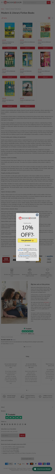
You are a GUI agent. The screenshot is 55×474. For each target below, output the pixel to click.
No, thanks (27, 245)
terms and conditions (24, 255)
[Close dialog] (37, 215)
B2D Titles (20, 250)
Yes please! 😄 (27, 240)
